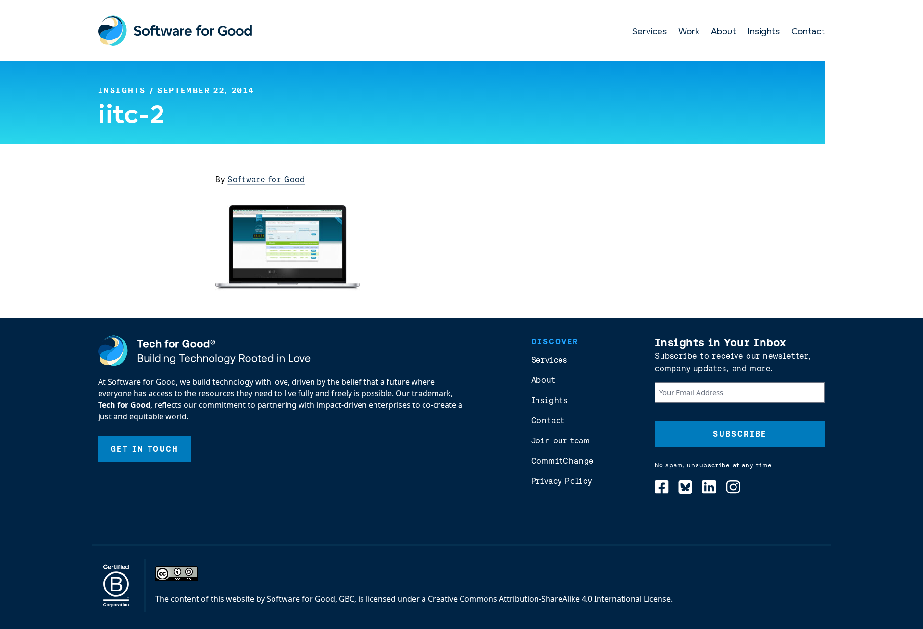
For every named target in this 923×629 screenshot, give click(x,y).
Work (688, 32)
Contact (808, 32)
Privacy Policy (561, 481)
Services (649, 32)
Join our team (560, 440)
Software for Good (266, 179)
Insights (764, 32)
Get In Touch (145, 448)
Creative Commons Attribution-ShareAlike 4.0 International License (549, 598)
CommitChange (562, 460)
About (723, 32)
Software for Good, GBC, (311, 598)
